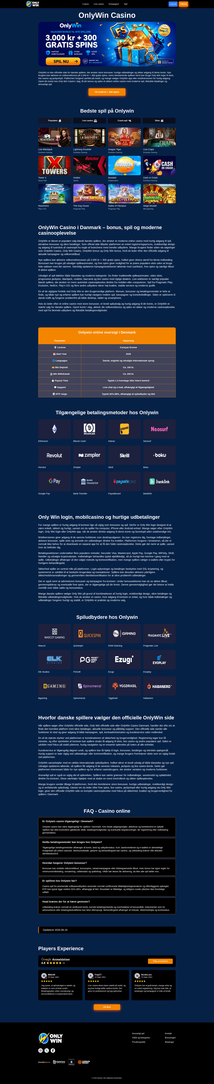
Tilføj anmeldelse (160, 961)
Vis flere (107, 1007)
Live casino (87, 121)
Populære (52, 121)
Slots (157, 121)
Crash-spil (122, 121)
